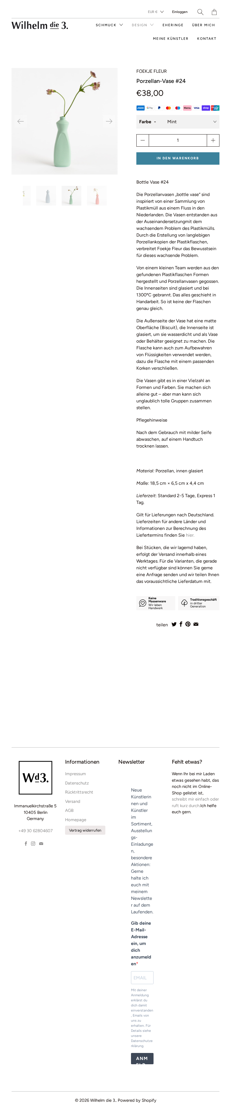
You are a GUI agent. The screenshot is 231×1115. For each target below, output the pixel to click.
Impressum (75, 773)
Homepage (75, 819)
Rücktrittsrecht (79, 792)
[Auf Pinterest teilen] (188, 624)
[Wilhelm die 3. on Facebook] (26, 843)
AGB (69, 810)
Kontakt (207, 39)
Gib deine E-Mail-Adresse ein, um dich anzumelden (141, 943)
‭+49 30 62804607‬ (35, 830)
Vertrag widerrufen (85, 830)
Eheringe (173, 25)
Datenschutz (77, 783)
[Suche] (200, 12)
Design (140, 25)
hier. (191, 535)
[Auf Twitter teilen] (174, 624)
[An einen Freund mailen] (196, 624)
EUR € (152, 12)
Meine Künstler (171, 39)
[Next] (109, 121)
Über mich (203, 25)
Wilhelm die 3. (103, 1100)
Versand (72, 801)
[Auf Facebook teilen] (181, 624)
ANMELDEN (142, 1060)
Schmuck (107, 25)
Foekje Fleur (151, 71)
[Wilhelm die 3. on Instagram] (33, 843)
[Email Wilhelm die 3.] (41, 843)
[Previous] (20, 121)
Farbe (145, 121)
